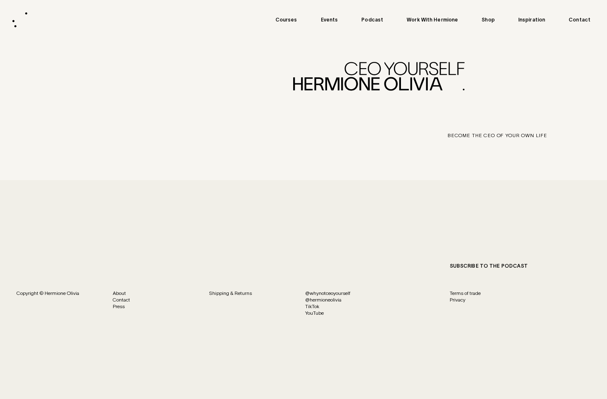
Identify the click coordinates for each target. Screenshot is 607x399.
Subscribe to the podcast (489, 265)
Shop (487, 19)
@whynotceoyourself (327, 293)
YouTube (314, 313)
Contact (579, 19)
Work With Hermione (432, 19)
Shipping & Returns (230, 293)
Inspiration (531, 19)
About (119, 293)
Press (119, 306)
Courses (286, 19)
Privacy (457, 299)
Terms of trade (465, 293)
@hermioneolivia (323, 299)
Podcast (372, 19)
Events (329, 19)
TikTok (312, 306)
